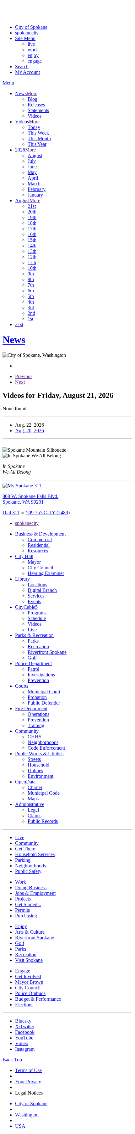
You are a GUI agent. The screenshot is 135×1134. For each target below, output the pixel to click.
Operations (38, 714)
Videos (34, 116)
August (35, 155)
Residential (39, 545)
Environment (40, 776)
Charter (35, 787)
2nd (31, 313)
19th (32, 217)
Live (32, 629)
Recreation (38, 646)
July (32, 161)
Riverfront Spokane (47, 652)
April (33, 178)
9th (31, 273)
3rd (31, 307)
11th (32, 262)
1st (30, 318)
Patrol (33, 669)
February (37, 189)
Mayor (34, 562)
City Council (40, 567)
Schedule (37, 618)
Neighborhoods (43, 742)
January (35, 195)
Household (38, 764)
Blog (32, 99)
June (32, 166)
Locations (37, 584)
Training (36, 725)
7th (31, 285)
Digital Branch (42, 590)
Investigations (41, 674)
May (32, 172)
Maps (33, 798)
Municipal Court (44, 691)
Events (34, 601)
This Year (37, 144)
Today (34, 127)
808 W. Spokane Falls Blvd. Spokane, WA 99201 (30, 499)
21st (32, 206)
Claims (34, 815)
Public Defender (44, 703)
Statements (38, 110)
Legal (33, 810)
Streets (34, 759)
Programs (37, 612)
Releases (36, 104)
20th (32, 211)
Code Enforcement (46, 748)
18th (32, 223)
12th (32, 256)
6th (31, 290)
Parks (33, 641)
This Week (38, 133)
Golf (32, 657)
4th (31, 302)
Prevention (38, 680)
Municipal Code (44, 793)
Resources (38, 550)
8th (31, 279)
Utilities (35, 770)
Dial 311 (11, 512)
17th (32, 228)
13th (32, 251)
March (34, 183)
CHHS (34, 736)
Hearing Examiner (46, 573)
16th (32, 234)
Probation (37, 697)
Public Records (43, 821)
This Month (39, 138)
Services (36, 595)
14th (32, 245)
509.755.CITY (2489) (48, 512)
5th (31, 296)
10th (32, 268)
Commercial (40, 539)
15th (32, 240)
